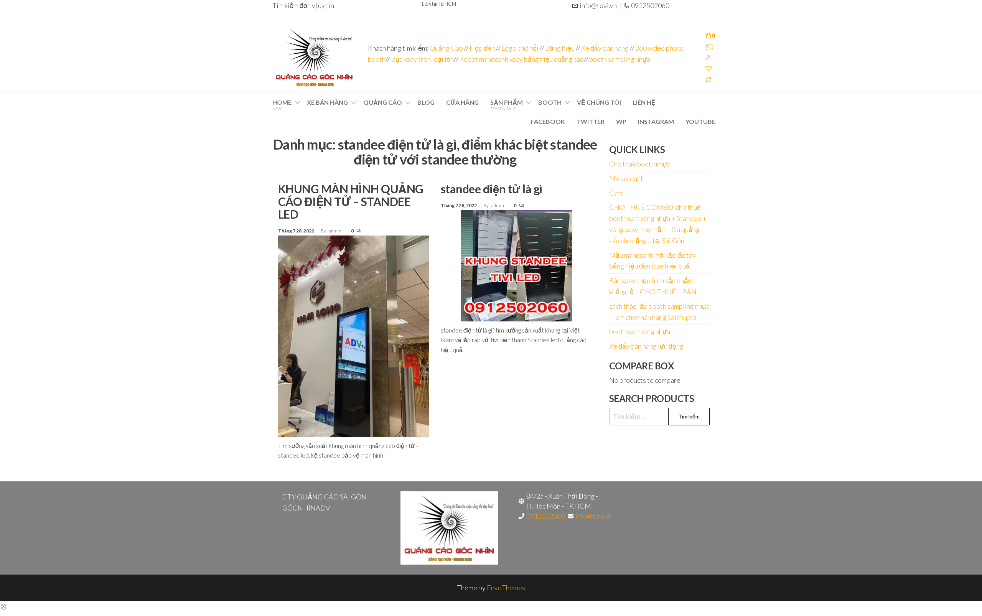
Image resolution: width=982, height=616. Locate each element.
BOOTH (550, 102)
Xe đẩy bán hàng (605, 48)
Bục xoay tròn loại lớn (422, 59)
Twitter (591, 121)
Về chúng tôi (599, 102)
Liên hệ (644, 102)
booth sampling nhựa (619, 59)
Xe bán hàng (327, 102)
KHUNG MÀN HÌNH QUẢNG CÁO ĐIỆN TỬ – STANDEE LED (350, 201)
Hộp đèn (482, 48)
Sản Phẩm (506, 105)
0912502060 (545, 516)
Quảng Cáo (447, 48)
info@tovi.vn (594, 516)
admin (335, 231)
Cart (616, 193)
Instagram (656, 121)
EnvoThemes (506, 587)
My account (626, 178)
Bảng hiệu (560, 48)
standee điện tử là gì (491, 189)
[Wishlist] (708, 68)
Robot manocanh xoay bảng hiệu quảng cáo (521, 59)
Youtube (700, 121)
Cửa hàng (462, 102)
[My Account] (708, 57)
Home (282, 105)
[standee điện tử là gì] (516, 264)
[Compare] (708, 79)
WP (621, 121)
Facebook (548, 121)
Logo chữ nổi (520, 48)
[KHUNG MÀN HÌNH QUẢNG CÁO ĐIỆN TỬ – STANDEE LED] (353, 335)
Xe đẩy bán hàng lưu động (646, 346)
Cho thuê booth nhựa (640, 164)
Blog (426, 102)
